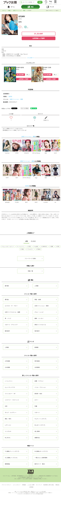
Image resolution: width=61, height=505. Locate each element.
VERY (7, 177)
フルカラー (30, 249)
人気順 (36, 285)
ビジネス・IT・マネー (11, 305)
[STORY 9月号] (10, 15)
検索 (40, 2)
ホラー (36, 400)
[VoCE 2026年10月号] (55, 140)
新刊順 (7, 285)
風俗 (22, 249)
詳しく (28, 74)
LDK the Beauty (36, 153)
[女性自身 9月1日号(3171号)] (7, 189)
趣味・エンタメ (39, 318)
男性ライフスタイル (40, 324)
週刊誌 (7, 299)
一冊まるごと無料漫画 (41, 457)
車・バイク (8, 318)
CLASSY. (46, 202)
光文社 (10, 96)
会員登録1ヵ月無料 (38, 38)
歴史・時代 (8, 418)
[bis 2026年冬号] (55, 189)
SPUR (16, 153)
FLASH (17, 202)
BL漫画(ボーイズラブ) (41, 451)
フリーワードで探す (30, 258)
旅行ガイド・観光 (40, 464)
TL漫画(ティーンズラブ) (12, 451)
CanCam (7, 153)
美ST (17, 177)
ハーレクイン (21, 246)
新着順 (36, 347)
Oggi (36, 177)
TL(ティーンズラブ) (40, 418)
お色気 (36, 246)
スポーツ (37, 412)
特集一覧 (30, 271)
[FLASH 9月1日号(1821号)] (16, 189)
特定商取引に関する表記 (48, 484)
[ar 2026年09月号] (55, 165)
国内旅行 (7, 331)
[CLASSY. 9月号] (46, 189)
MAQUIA (26, 153)
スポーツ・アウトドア (11, 324)
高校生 (39, 249)
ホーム (4, 10)
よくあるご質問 (31, 484)
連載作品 (37, 437)
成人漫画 (37, 431)
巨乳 (29, 246)
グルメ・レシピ (39, 312)
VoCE (55, 153)
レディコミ (8, 425)
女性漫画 (37, 367)
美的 (46, 153)
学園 (36, 406)
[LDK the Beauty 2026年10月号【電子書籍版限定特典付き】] (36, 140)
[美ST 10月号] (17, 165)
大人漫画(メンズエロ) (11, 457)
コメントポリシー (16, 484)
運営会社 (57, 484)
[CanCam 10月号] (7, 140)
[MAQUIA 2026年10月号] (26, 140)
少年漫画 (7, 361)
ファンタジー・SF (10, 393)
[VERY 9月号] (7, 165)
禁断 (52, 246)
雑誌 (9, 10)
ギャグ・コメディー (10, 412)
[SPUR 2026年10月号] (17, 140)
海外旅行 (37, 331)
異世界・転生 (38, 393)
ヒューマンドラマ (10, 387)
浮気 (58, 246)
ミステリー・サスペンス (12, 400)
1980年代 (44, 246)
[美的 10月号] (46, 140)
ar (55, 177)
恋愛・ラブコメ (39, 381)
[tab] (11, 7)
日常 (6, 406)
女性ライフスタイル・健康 (12, 312)
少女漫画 (7, 367)
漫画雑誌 (7, 464)
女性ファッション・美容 (19, 10)
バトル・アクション (40, 387)
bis (55, 202)
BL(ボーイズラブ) (40, 425)
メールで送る (25, 108)
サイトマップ (39, 484)
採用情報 (31, 487)
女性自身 (7, 202)
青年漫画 (37, 361)
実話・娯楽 (38, 299)
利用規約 (24, 484)
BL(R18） (8, 437)
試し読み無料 (38, 33)
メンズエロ (8, 431)
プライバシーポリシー (6, 484)
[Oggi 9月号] (36, 165)
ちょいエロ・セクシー (8, 246)
